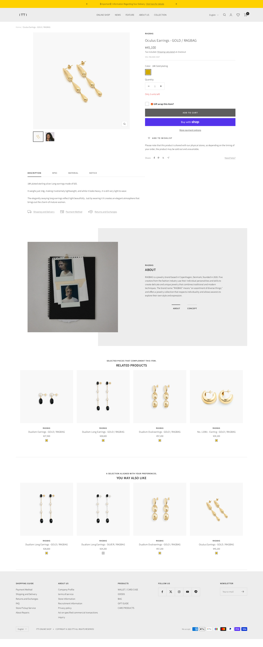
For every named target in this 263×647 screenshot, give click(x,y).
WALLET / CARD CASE (128, 589)
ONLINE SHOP (103, 14)
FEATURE (130, 14)
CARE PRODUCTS (126, 607)
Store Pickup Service (26, 607)
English (212, 14)
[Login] (231, 15)
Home (18, 27)
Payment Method (74, 211)
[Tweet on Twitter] (163, 158)
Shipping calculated (166, 51)
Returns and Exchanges (106, 211)
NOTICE (93, 173)
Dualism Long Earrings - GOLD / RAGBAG (103, 431)
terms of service (66, 594)
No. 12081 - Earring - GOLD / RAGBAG (216, 431)
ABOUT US (144, 14)
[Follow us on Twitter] (171, 592)
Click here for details (152, 3)
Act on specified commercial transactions (78, 612)
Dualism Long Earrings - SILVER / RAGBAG (103, 544)
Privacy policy (65, 607)
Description (34, 173)
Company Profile (66, 589)
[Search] (224, 14)
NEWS (118, 14)
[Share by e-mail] (168, 158)
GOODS (121, 594)
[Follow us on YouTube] (187, 592)
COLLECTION (160, 14)
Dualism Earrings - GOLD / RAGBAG (46, 431)
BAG (120, 598)
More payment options (190, 130)
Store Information (66, 598)
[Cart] (245, 14)
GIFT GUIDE (123, 603)
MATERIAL (73, 173)
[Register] (243, 592)
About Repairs (22, 612)
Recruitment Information (70, 603)
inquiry (61, 617)
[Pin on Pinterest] (158, 158)
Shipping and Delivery (43, 211)
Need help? (230, 157)
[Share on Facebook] (154, 158)
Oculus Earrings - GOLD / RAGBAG (216, 544)
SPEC (54, 173)
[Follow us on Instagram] (179, 592)
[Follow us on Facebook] (162, 592)
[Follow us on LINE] (196, 592)
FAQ (17, 603)
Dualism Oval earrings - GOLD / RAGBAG (160, 431)
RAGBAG (149, 33)
